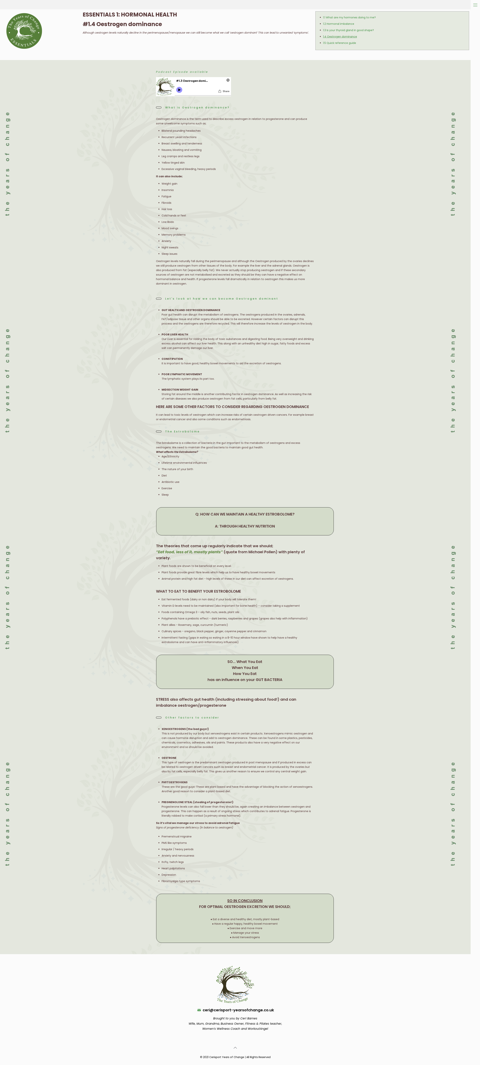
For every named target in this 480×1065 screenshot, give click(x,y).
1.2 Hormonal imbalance (338, 24)
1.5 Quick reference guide (339, 43)
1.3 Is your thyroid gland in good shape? (348, 30)
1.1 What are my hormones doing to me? (349, 17)
